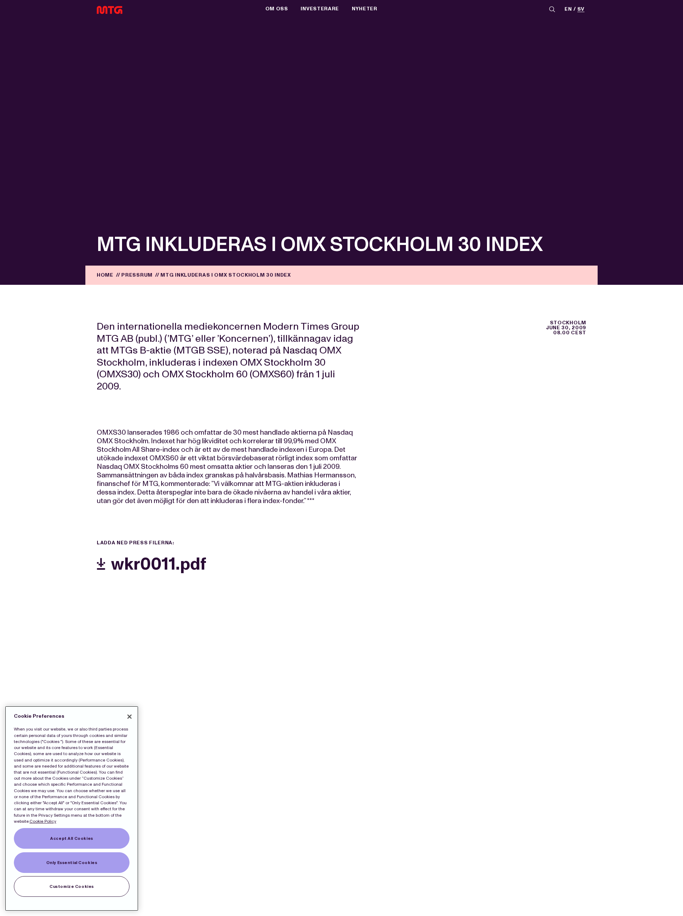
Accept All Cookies (71, 838)
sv (580, 9)
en (568, 9)
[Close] (129, 716)
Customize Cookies (71, 886)
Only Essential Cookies (71, 862)
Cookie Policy (43, 821)
